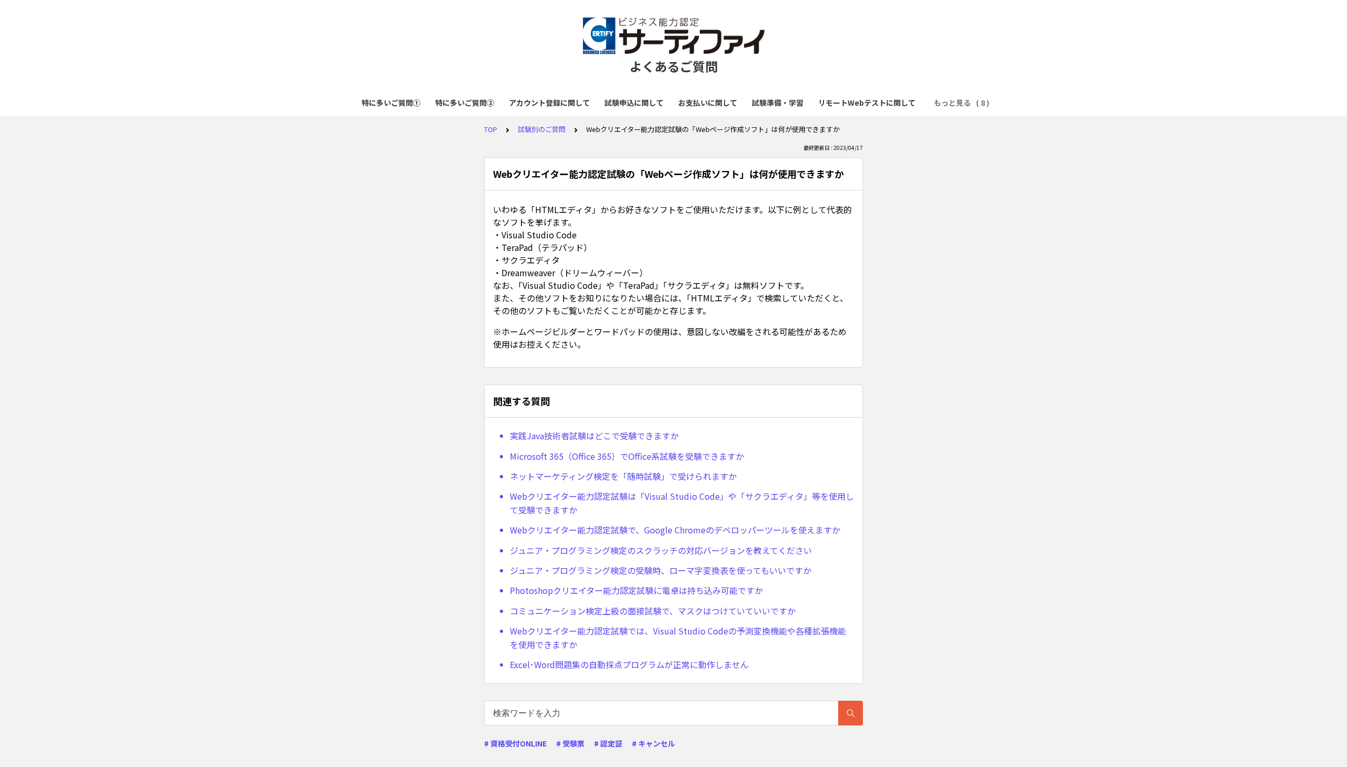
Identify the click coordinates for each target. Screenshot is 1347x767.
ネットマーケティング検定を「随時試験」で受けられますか (623, 476)
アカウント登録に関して (549, 102)
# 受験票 (570, 743)
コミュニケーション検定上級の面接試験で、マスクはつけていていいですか (653, 610)
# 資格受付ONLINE (515, 743)
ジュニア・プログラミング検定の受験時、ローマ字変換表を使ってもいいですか (660, 570)
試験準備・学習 (777, 102)
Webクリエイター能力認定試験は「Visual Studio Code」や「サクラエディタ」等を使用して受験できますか (682, 503)
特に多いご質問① (390, 102)
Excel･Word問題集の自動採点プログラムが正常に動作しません (629, 664)
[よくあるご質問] (673, 35)
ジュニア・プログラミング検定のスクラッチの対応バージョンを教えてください (661, 550)
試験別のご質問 (542, 129)
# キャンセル (653, 743)
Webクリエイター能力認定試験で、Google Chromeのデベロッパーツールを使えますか (675, 529)
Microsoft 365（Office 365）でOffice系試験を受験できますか (627, 456)
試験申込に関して (634, 102)
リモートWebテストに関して (867, 102)
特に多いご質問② (464, 102)
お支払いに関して (707, 102)
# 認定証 (608, 743)
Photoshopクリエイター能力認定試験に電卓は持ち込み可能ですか (636, 590)
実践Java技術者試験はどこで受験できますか (594, 435)
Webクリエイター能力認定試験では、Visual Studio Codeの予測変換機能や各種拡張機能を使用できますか (678, 637)
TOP (490, 129)
